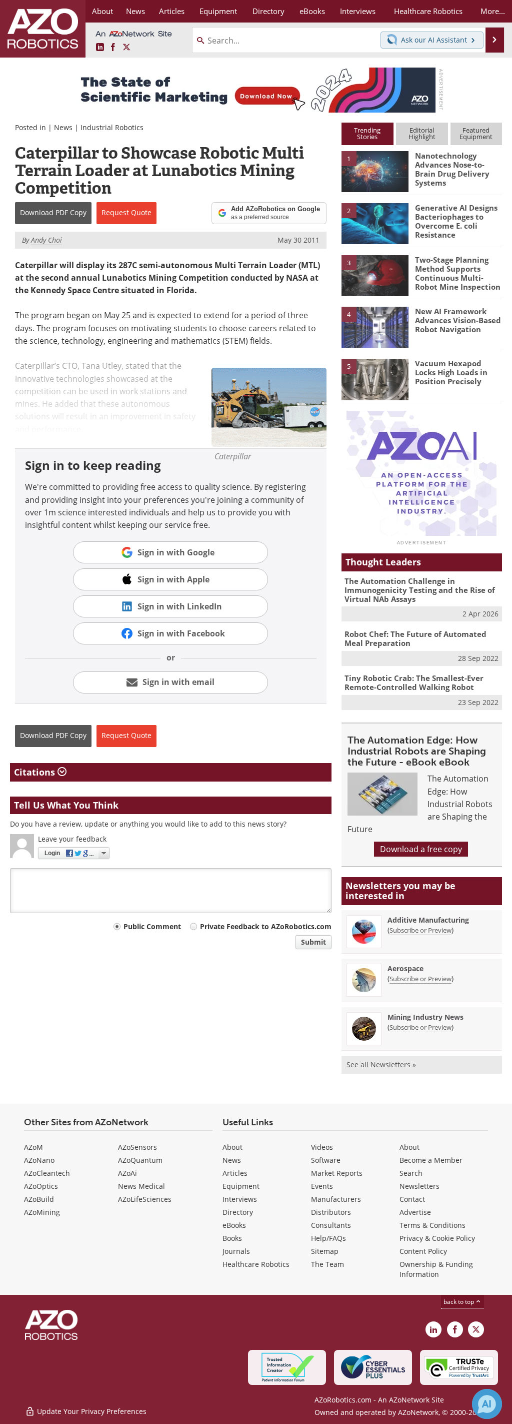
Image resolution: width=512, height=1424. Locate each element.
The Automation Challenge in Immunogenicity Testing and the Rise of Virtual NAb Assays (419, 590)
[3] (375, 274)
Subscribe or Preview (421, 930)
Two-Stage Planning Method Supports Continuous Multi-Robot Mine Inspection (457, 273)
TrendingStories (367, 133)
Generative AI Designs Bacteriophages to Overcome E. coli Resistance (456, 221)
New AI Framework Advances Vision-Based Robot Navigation (458, 320)
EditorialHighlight (422, 133)
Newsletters (420, 1186)
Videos (322, 1147)
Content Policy (423, 1251)
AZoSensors (137, 1147)
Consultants (331, 1225)
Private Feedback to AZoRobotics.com (266, 926)
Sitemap (324, 1251)
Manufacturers (336, 1199)
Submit (313, 942)
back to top (460, 1301)
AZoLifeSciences (145, 1199)
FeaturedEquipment (476, 133)
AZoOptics (41, 1186)
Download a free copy (421, 849)
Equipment (241, 1186)
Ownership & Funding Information (436, 1269)
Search (411, 1173)
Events (322, 1186)
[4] (375, 326)
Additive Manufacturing (428, 920)
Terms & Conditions (433, 1225)
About (232, 1147)
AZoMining (42, 1212)
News (63, 127)
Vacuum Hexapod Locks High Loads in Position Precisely (451, 372)
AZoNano (39, 1160)
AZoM (33, 1147)
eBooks (234, 1225)
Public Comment (152, 926)
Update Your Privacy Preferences (90, 1411)
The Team (327, 1264)
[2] (375, 222)
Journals (236, 1251)
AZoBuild (39, 1199)
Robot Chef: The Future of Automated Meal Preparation (415, 638)
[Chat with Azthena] (487, 1404)
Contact (412, 1199)
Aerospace (406, 968)
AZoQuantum (140, 1160)
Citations (36, 772)
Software (325, 1160)
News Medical (141, 1186)
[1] (375, 171)
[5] (375, 378)
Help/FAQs (328, 1238)
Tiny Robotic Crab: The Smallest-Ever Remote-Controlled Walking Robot (414, 682)
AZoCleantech (47, 1173)
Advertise (415, 1212)
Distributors (331, 1212)
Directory (237, 1212)
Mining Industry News (426, 1017)
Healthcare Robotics (256, 1264)
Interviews (239, 1199)
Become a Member (431, 1160)
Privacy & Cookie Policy (437, 1238)
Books (232, 1238)
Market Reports (336, 1173)
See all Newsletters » (381, 1064)
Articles (235, 1173)
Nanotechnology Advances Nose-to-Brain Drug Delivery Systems (452, 169)
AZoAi (127, 1173)
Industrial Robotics (112, 127)
